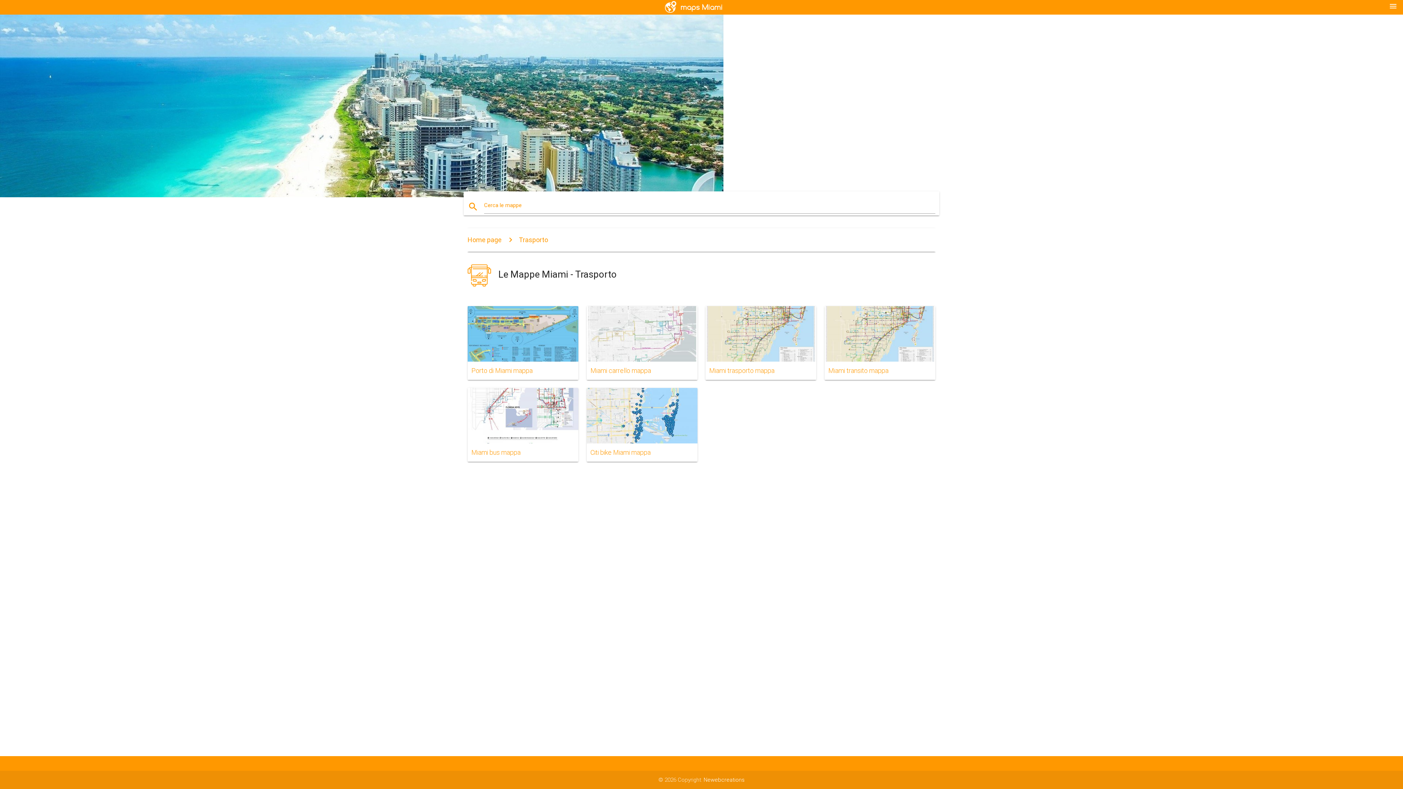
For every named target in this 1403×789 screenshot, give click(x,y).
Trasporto (533, 240)
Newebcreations (724, 780)
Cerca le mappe (503, 205)
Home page (485, 240)
